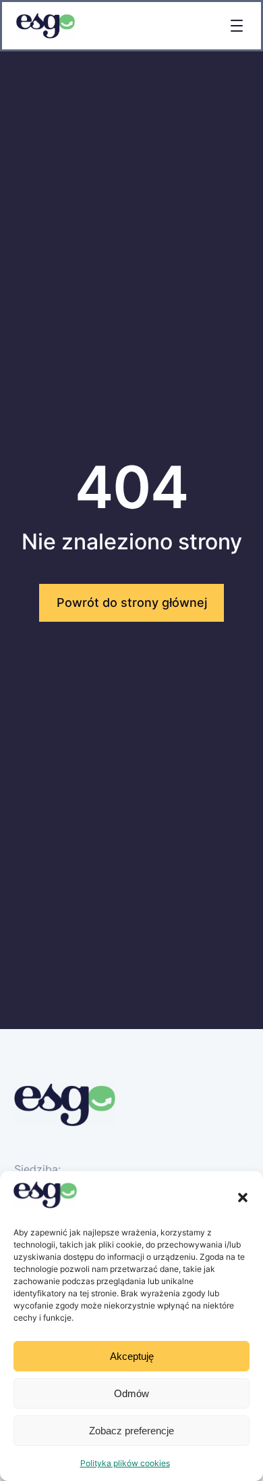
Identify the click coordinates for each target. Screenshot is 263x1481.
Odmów (131, 1393)
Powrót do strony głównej (132, 602)
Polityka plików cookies (125, 1463)
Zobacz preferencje (131, 1430)
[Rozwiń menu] (237, 26)
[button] (243, 1197)
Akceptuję (132, 1356)
